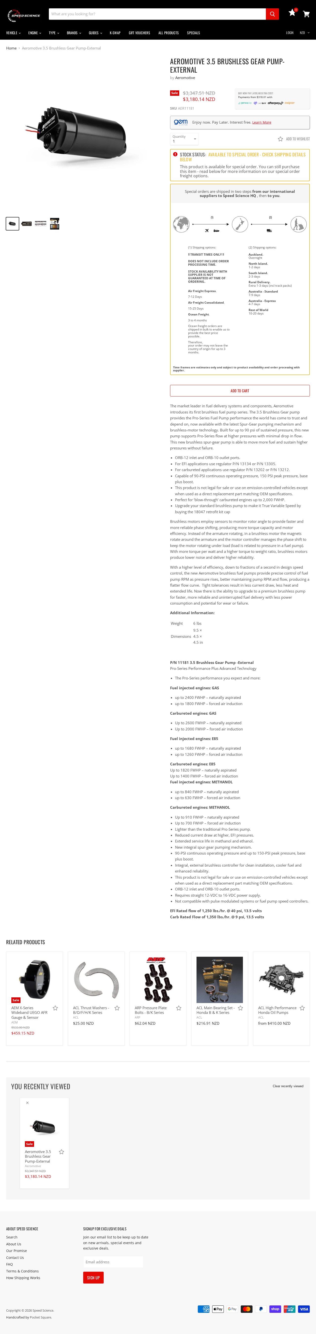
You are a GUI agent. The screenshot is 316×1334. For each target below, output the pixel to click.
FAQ (9, 1264)
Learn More (261, 122)
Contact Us (15, 1257)
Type (52, 32)
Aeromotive (185, 77)
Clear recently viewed (288, 1086)
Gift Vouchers (139, 32)
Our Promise (16, 1250)
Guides (94, 32)
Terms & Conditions (22, 1271)
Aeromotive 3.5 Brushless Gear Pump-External (38, 1156)
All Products (168, 32)
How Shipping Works (23, 1277)
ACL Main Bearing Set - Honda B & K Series (216, 1010)
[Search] (272, 14)
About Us (13, 1244)
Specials (193, 32)
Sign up (93, 1278)
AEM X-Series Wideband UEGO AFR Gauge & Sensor (29, 1012)
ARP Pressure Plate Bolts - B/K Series (151, 1010)
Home (11, 48)
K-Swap (115, 32)
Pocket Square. (41, 1317)
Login (290, 32)
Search (12, 1237)
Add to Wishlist (297, 138)
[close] (27, 1102)
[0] (292, 14)
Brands (73, 32)
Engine (33, 32)
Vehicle (12, 32)
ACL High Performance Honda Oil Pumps (277, 1010)
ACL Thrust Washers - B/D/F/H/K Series (91, 1010)
